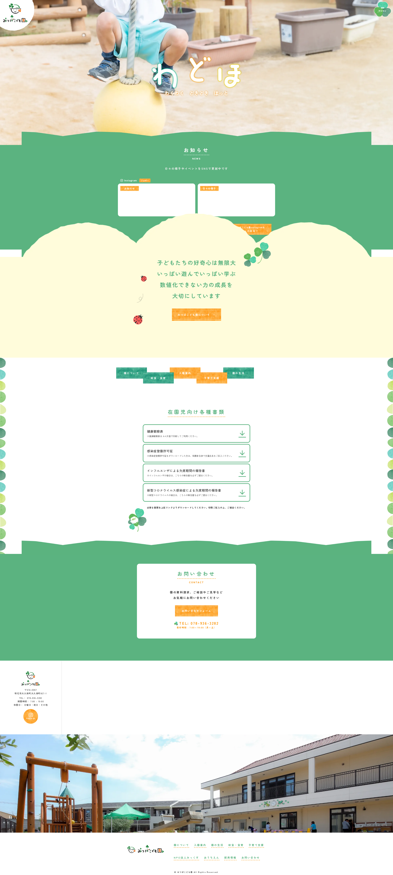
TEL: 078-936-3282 (199, 623)
